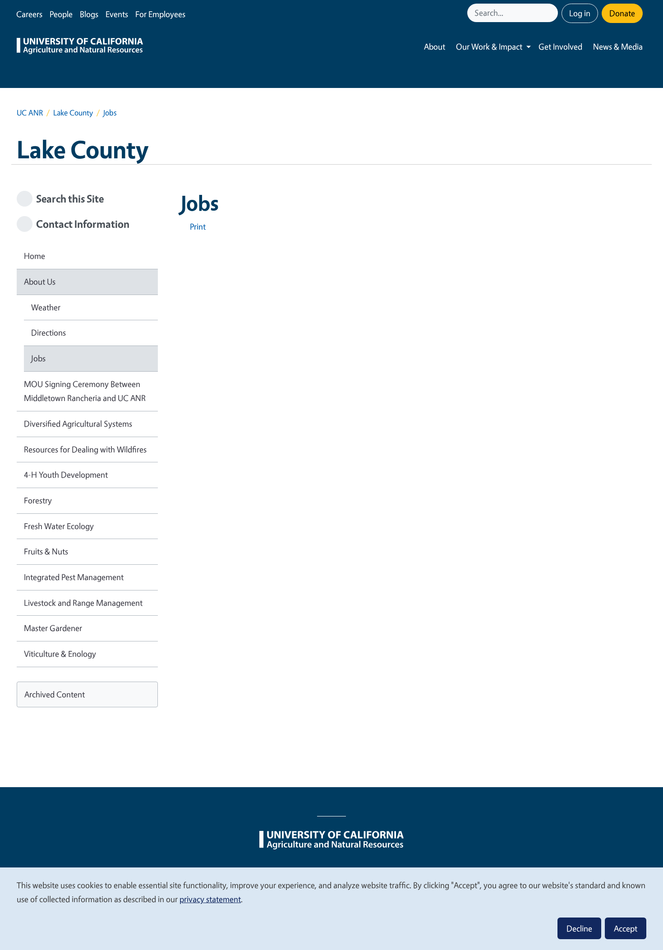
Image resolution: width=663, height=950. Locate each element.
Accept (625, 928)
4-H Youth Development (66, 474)
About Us (39, 281)
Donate (622, 13)
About (434, 46)
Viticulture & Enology (60, 653)
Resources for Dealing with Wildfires (85, 449)
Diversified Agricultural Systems (78, 423)
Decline (579, 928)
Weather (45, 307)
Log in (579, 13)
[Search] (552, 13)
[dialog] (331, 908)
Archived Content (54, 694)
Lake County (73, 112)
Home (34, 255)
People (61, 14)
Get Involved (560, 46)
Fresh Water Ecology (59, 526)
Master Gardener (53, 628)
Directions (48, 332)
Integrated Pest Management (74, 577)
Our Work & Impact (489, 46)
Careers (29, 14)
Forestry (38, 500)
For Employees (160, 14)
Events (117, 14)
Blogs (89, 14)
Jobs (38, 358)
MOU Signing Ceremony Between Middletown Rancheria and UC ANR (85, 391)
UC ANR (30, 112)
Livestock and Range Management (83, 602)
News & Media (618, 46)
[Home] (80, 47)
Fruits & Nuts (46, 551)
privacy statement (210, 899)
